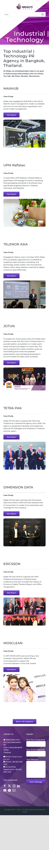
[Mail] (14, 790)
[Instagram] (14, 785)
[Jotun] (24, 368)
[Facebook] (4, 785)
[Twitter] (9, 785)
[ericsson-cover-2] (24, 598)
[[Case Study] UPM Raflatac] (24, 200)
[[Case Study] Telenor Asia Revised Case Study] (24, 281)
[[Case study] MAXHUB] (24, 120)
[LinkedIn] (18, 785)
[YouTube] (4, 790)
